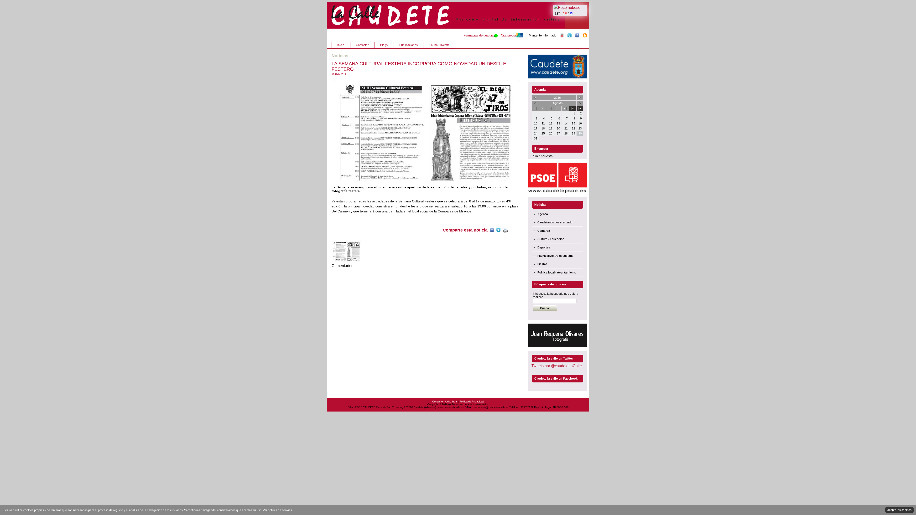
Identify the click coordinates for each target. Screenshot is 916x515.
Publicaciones (408, 45)
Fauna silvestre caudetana (555, 256)
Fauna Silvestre (439, 45)
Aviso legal (451, 401)
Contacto (437, 401)
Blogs (384, 45)
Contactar (362, 45)
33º (565, 13)
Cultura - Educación (550, 239)
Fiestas (542, 264)
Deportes (543, 247)
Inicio (340, 45)
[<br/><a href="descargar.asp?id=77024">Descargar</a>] (426, 130)
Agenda (542, 214)
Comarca (543, 230)
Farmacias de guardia (479, 35)
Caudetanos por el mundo (554, 222)
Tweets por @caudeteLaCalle (556, 366)
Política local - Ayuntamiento (556, 272)
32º (557, 13)
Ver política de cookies (277, 510)
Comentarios (342, 266)
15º (571, 13)
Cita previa (508, 35)
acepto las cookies (899, 510)
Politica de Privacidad (471, 401)
